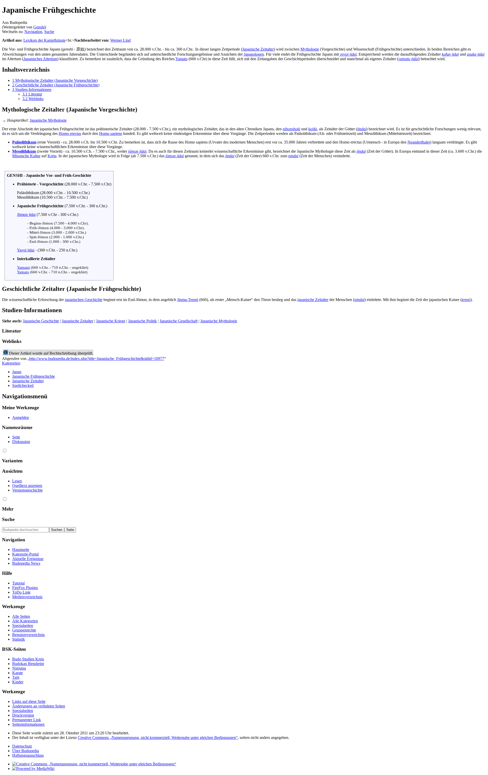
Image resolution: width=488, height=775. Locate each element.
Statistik (18, 639)
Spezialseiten (22, 625)
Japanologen (254, 54)
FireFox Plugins (25, 588)
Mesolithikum (24, 151)
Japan (16, 372)
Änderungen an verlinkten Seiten (38, 706)
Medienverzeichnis (27, 597)
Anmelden (20, 417)
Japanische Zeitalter (258, 49)
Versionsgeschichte (27, 490)
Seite (16, 437)
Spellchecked (23, 385)
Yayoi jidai (25, 250)
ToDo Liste (21, 592)
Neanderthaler (418, 142)
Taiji (15, 677)
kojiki (312, 129)
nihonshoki (291, 129)
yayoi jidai (348, 54)
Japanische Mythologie (48, 120)
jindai (361, 129)
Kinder (17, 682)
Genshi (39, 27)
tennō (466, 299)
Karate (17, 673)
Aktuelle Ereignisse (27, 559)
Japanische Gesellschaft (178, 321)
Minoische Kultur (26, 156)
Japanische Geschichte (41, 321)
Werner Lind (120, 40)
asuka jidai (475, 54)
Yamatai (23, 267)
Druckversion (23, 715)
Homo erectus (70, 133)
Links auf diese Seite (28, 701)
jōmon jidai (137, 151)
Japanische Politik (142, 321)
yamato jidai (408, 59)
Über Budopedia (25, 751)
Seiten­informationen (28, 724)
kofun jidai (450, 54)
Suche (49, 31)
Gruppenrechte (24, 630)
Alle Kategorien (25, 621)
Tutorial (18, 583)
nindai (293, 156)
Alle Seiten (21, 616)
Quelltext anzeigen (27, 485)
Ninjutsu (19, 668)
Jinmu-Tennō (187, 299)
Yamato (181, 59)
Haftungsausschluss (28, 755)
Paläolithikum (24, 142)
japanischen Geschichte (83, 299)
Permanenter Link (26, 720)
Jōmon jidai (26, 214)
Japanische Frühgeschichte (33, 376)
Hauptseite (20, 549)
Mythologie (309, 49)
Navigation (33, 31)
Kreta (52, 156)
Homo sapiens (110, 133)
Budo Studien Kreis (28, 659)
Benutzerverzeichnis (28, 634)
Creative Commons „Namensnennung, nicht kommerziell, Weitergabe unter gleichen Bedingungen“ (158, 737)
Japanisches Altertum (40, 59)
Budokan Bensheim (28, 663)
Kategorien (11, 363)
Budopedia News (26, 563)
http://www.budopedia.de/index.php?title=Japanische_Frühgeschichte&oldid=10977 (96, 358)
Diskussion (21, 441)
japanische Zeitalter (312, 299)
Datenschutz (22, 746)
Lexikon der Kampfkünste (44, 40)
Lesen (17, 481)
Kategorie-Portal (25, 554)
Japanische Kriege (110, 321)
